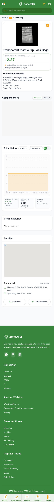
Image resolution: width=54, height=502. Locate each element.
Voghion (7, 432)
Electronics (8, 464)
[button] (27, 61)
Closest (47, 98)
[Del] (47, 25)
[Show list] (49, 148)
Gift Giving (19, 18)
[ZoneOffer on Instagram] (13, 354)
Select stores (35, 148)
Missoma (8, 428)
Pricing (7, 412)
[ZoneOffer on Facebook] (6, 354)
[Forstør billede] (27, 34)
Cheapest (37, 98)
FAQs (6, 380)
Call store (16, 302)
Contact (7, 376)
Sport (6, 473)
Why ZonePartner (11, 404)
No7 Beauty (9, 440)
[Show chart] (45, 148)
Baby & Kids (9, 477)
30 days (22, 148)
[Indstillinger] (49, 4)
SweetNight (9, 445)
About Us (8, 372)
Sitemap (7, 388)
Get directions (41, 302)
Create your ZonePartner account (18, 408)
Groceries (8, 460)
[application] (27, 175)
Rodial (6, 436)
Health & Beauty (11, 469)
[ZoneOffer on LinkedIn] (20, 354)
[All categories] (4, 4)
